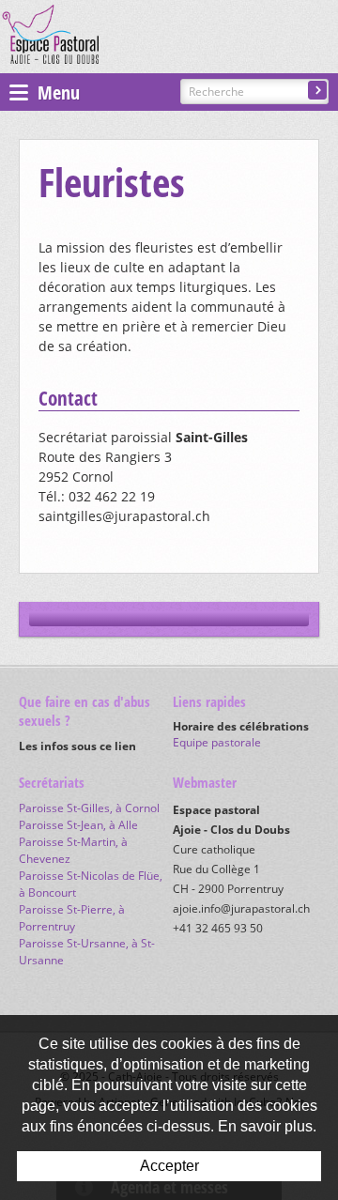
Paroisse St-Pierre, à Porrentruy (72, 917)
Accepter (169, 1166)
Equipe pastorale (217, 742)
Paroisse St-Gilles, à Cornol (89, 808)
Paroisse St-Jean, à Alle (78, 825)
